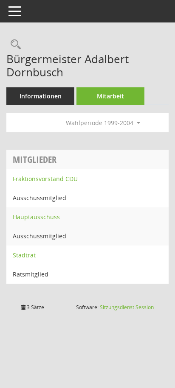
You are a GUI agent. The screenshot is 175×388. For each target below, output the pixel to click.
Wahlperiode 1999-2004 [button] (100, 123)
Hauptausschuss (36, 217)
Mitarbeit (110, 96)
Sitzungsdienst (127, 307)
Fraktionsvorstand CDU (45, 179)
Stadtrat (24, 255)
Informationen (41, 96)
